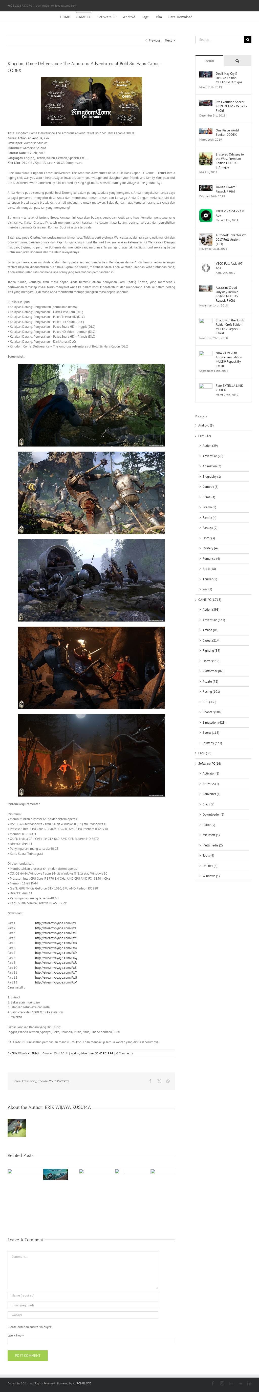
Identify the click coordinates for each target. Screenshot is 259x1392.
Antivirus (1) (211, 784)
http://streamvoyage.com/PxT (56, 972)
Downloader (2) (213, 814)
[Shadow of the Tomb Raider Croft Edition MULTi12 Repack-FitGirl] (205, 320)
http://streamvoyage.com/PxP (56, 953)
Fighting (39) (211, 650)
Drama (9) (209, 507)
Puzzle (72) (210, 681)
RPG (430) (210, 702)
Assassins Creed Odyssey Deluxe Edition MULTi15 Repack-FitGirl (227, 294)
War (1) (207, 589)
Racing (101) (211, 691)
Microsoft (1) (211, 835)
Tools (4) (208, 855)
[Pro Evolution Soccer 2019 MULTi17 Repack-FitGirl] (205, 102)
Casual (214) (211, 640)
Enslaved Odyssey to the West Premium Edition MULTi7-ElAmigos (230, 160)
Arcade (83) (211, 630)
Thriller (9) (210, 579)
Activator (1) (211, 773)
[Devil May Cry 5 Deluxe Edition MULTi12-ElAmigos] (205, 74)
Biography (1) (212, 476)
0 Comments (124, 1053)
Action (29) (210, 445)
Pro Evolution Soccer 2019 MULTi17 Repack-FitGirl (231, 106)
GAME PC (100, 1053)
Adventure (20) (213, 456)
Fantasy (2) (210, 528)
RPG (46, 138)
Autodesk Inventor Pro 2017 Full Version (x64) (231, 239)
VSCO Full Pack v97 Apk (229, 265)
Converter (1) (212, 794)
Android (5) (206, 425)
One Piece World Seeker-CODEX (227, 132)
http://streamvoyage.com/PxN (56, 943)
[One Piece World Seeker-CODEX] (205, 130)
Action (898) (211, 609)
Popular (209, 61)
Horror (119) (211, 661)
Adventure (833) (214, 620)
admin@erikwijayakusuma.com (56, 5)
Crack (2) (208, 804)
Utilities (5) (210, 866)
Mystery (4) (210, 548)
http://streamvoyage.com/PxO (56, 948)
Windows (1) (211, 876)
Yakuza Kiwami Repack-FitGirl (226, 189)
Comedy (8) (211, 487)
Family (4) (210, 517)
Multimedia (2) (213, 845)
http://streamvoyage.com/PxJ (55, 928)
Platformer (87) (213, 671)
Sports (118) (211, 732)
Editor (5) (209, 825)
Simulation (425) (214, 722)
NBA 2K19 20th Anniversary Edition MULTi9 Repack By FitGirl (229, 359)
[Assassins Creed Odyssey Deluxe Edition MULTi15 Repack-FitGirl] (205, 288)
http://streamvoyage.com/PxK (56, 933)
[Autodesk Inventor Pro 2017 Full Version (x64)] (205, 235)
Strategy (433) (212, 743)
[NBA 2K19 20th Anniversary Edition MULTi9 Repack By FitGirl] (205, 353)
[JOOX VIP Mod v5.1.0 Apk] (205, 211)
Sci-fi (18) (209, 569)
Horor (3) (209, 538)
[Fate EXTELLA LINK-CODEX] (205, 386)
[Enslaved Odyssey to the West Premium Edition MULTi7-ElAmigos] (205, 154)
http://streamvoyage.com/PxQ (56, 958)
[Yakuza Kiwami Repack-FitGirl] (205, 187)
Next (168, 40)
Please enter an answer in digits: (30, 1327)
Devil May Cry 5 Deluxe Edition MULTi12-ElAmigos (229, 77)
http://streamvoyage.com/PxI (55, 923)
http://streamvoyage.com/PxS (56, 967)
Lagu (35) (204, 753)
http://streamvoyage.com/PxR (56, 962)
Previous (154, 40)
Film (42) (204, 436)
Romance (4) (211, 558)
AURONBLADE (82, 1383)
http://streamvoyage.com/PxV (56, 982)
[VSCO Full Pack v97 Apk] (205, 264)
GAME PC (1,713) (209, 599)
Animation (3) (212, 466)
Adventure (35, 138)
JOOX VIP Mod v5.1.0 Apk (230, 213)
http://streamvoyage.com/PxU (56, 977)
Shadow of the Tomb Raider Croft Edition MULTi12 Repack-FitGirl (230, 326)
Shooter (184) (212, 712)
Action (22, 138)
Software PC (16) (209, 763)
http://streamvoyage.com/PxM (56, 938)
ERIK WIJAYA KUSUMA (25, 1053)
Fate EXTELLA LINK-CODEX (230, 387)
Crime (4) (209, 497)
